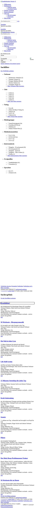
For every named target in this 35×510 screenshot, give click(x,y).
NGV (10, 113)
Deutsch (11, 172)
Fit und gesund (13, 149)
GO (18, 21)
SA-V (10, 138)
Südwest (11, 115)
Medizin (11, 127)
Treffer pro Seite (28, 291)
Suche (2, 55)
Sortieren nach (4, 289)
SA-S (10, 140)
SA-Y (10, 135)
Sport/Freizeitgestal (14, 123)
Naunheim (12, 164)
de (9, 171)
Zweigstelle (4, 58)
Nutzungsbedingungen (7, 507)
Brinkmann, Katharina (15, 77)
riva (10, 108)
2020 (10, 100)
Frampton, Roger (13, 84)
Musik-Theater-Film (14, 128)
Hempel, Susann (13, 79)
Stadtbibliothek (13, 162)
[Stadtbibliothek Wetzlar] (8, 1)
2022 (10, 96)
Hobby (11, 154)
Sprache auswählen (6, 26)
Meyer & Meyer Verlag (15, 110)
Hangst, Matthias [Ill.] (15, 81)
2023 (10, 94)
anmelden (3, 24)
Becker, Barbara (13, 83)
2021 (10, 98)
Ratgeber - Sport (13, 150)
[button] (32, 58)
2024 (10, 93)
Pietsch (11, 111)
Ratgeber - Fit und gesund (16, 147)
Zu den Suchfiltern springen (8, 298)
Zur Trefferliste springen (7, 71)
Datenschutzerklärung (6, 505)
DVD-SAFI (12, 137)
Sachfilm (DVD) (13, 125)
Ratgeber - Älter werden (15, 152)
